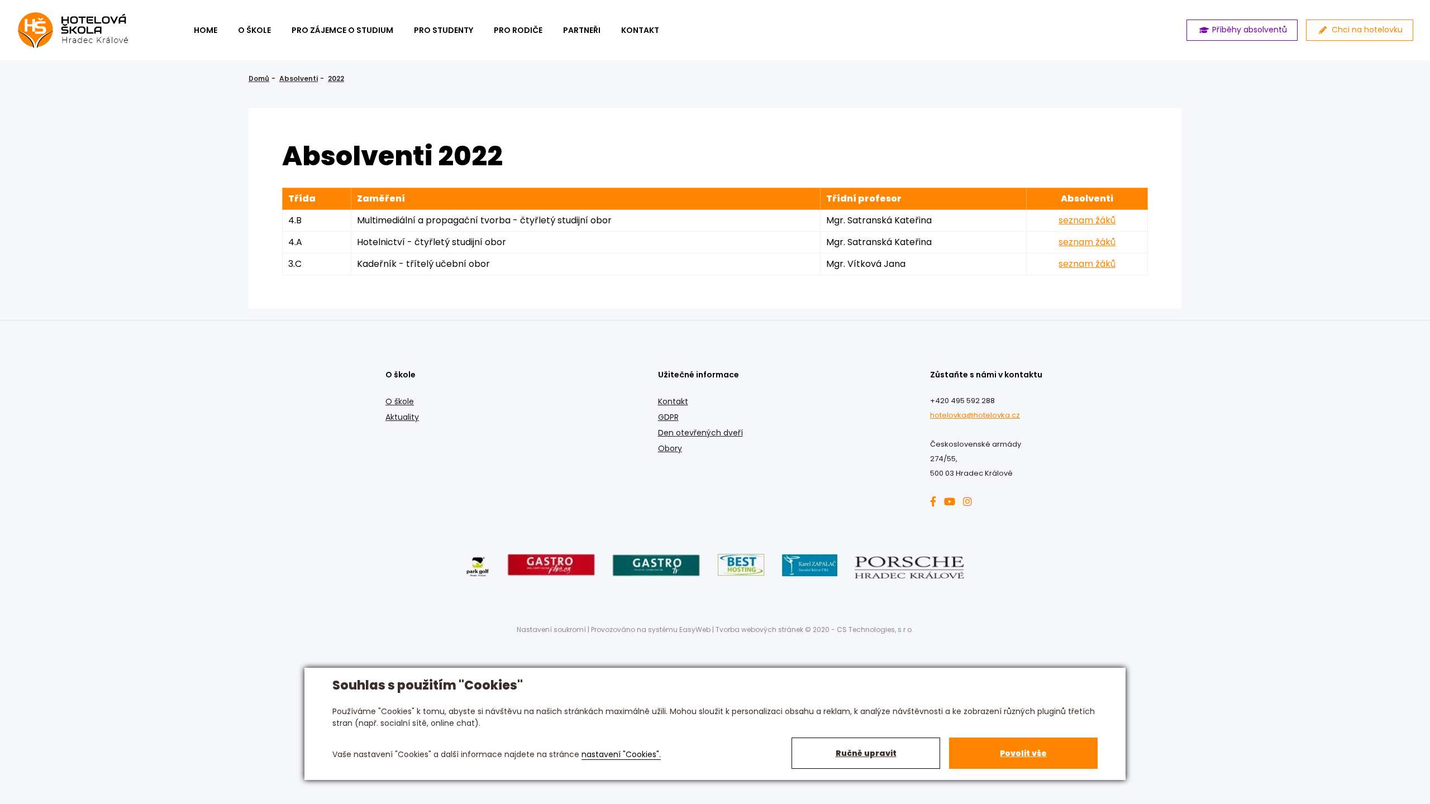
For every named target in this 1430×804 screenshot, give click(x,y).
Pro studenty (443, 30)
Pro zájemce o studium (342, 30)
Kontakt (673, 401)
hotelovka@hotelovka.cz (975, 415)
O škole (254, 30)
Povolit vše (1023, 753)
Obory (670, 448)
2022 (336, 78)
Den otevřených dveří (700, 432)
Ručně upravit (866, 753)
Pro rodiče (518, 30)
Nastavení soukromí (551, 629)
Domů (259, 78)
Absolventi (298, 78)
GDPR (668, 417)
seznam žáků (1087, 220)
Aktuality (402, 417)
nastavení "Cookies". (621, 754)
